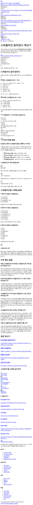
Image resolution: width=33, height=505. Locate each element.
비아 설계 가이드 (5, 30)
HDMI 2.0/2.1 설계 (18, 22)
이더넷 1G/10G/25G (8, 22)
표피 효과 (21, 30)
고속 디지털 (4, 25)
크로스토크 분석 (14, 30)
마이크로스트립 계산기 (7, 10)
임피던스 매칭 (28, 30)
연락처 (16, 503)
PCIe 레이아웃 (7, 467)
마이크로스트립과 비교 (15, 55)
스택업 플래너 (15, 5)
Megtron (6, 481)
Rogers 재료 (10, 15)
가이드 (3, 7)
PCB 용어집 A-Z (5, 33)
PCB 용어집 (7, 497)
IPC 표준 (17, 33)
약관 (2, 503)
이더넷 (5, 470)
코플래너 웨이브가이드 (10, 459)
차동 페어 (26, 10)
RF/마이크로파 (8, 484)
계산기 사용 (6, 39)
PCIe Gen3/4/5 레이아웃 (16, 20)
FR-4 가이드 (4, 15)
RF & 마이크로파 (11, 25)
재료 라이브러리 (24, 5)
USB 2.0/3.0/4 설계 (5, 20)
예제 (3, 17)
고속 (5, 482)
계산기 (4, 41)
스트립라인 (7, 455)
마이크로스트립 (8, 454)
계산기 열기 (5, 55)
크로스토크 (7, 492)
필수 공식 (12, 33)
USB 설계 (6, 465)
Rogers (5, 480)
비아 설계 (6, 491)
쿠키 (9, 503)
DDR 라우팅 (7, 468)
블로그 (2, 35)
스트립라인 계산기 (18, 10)
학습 (3, 27)
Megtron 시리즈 (17, 15)
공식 (5, 499)
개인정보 (5, 503)
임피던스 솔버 (6, 5)
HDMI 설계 (7, 472)
